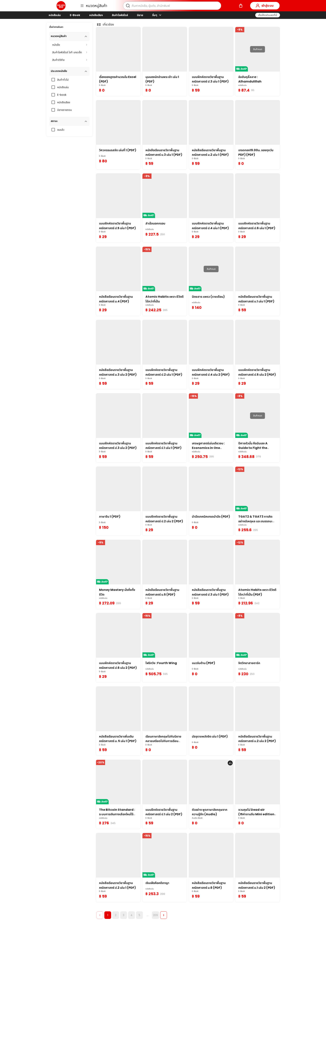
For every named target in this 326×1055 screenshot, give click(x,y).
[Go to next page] (163, 915)
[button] (267, 15)
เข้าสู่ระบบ (267, 5)
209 (155, 915)
